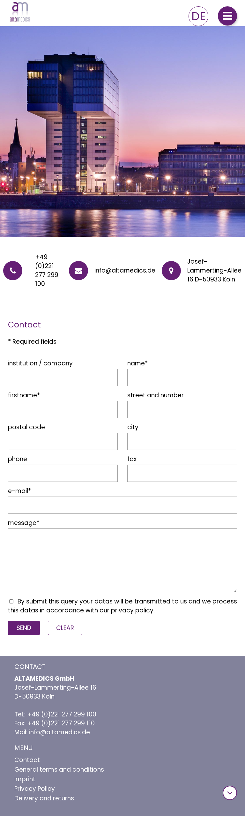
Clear (65, 628)
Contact (27, 760)
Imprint (24, 779)
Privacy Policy (34, 788)
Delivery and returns (44, 798)
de (198, 16)
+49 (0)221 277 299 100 (46, 270)
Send (24, 628)
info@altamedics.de (124, 270)
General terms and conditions (59, 769)
